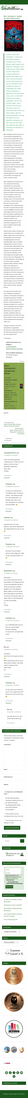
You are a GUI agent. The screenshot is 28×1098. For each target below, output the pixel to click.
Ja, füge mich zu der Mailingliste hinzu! (13, 792)
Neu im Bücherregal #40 (10, 919)
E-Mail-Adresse (8, 777)
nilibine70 (7, 517)
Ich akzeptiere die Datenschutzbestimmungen (14, 882)
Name (6, 769)
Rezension (9, 357)
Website (6, 784)
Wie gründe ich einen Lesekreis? (13, 905)
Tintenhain (9, 484)
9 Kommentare (7, 440)
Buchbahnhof (8, 571)
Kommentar (7, 744)
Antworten (7, 478)
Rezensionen (9, 438)
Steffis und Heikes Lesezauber (14, 348)
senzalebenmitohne (10, 453)
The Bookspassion (11, 346)
